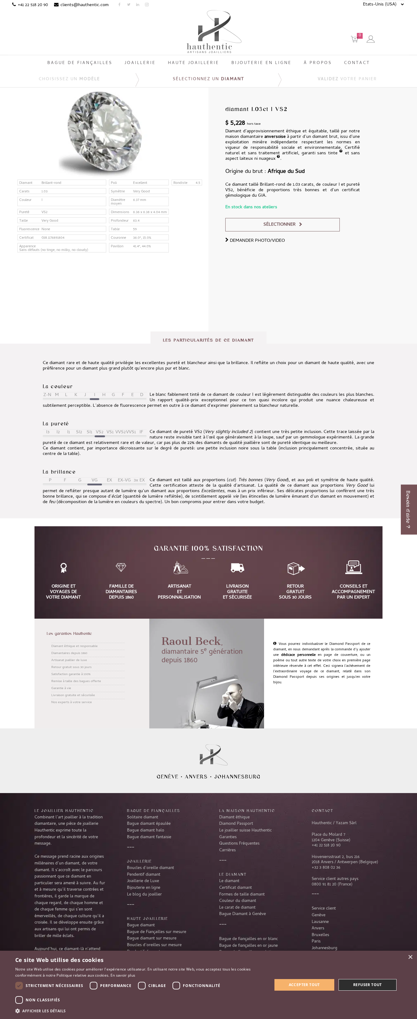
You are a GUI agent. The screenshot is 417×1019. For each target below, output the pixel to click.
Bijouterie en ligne (143, 888)
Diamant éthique (234, 817)
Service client (324, 908)
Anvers (196, 777)
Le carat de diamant (237, 907)
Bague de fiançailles (153, 810)
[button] (139, 1010)
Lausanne (320, 922)
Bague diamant (141, 925)
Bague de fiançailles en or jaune (248, 945)
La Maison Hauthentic (247, 810)
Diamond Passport (236, 824)
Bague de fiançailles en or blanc (248, 939)
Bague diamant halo (145, 830)
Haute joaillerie (147, 918)
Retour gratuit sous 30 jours (71, 667)
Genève (168, 777)
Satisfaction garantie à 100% (70, 674)
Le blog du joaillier (144, 894)
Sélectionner (279, 224)
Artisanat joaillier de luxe (69, 660)
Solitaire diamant (142, 817)
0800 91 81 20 (324, 884)
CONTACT (322, 810)
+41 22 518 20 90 (33, 5)
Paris (316, 941)
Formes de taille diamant (242, 894)
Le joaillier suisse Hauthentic (245, 830)
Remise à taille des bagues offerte (76, 681)
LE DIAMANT (233, 874)
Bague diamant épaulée (149, 824)
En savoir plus (123, 975)
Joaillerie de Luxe (143, 881)
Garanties (228, 837)
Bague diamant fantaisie (149, 837)
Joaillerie (139, 861)
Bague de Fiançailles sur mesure (156, 932)
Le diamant (229, 881)
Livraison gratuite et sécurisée (73, 695)
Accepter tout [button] (304, 984)
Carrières (227, 850)
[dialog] (208, 985)
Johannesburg (237, 777)
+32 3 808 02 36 (326, 867)
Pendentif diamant (143, 874)
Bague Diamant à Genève (242, 914)
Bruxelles (320, 935)
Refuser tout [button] (367, 984)
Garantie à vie (61, 688)
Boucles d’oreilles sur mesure (154, 945)
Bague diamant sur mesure (151, 938)
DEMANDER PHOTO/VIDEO (257, 241)
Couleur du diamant (237, 901)
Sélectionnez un (208, 79)
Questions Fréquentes (239, 843)
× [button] (410, 957)
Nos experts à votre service (71, 702)
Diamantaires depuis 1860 (69, 653)
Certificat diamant (235, 888)
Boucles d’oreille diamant (150, 868)
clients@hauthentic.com (84, 5)
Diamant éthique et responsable (74, 646)
